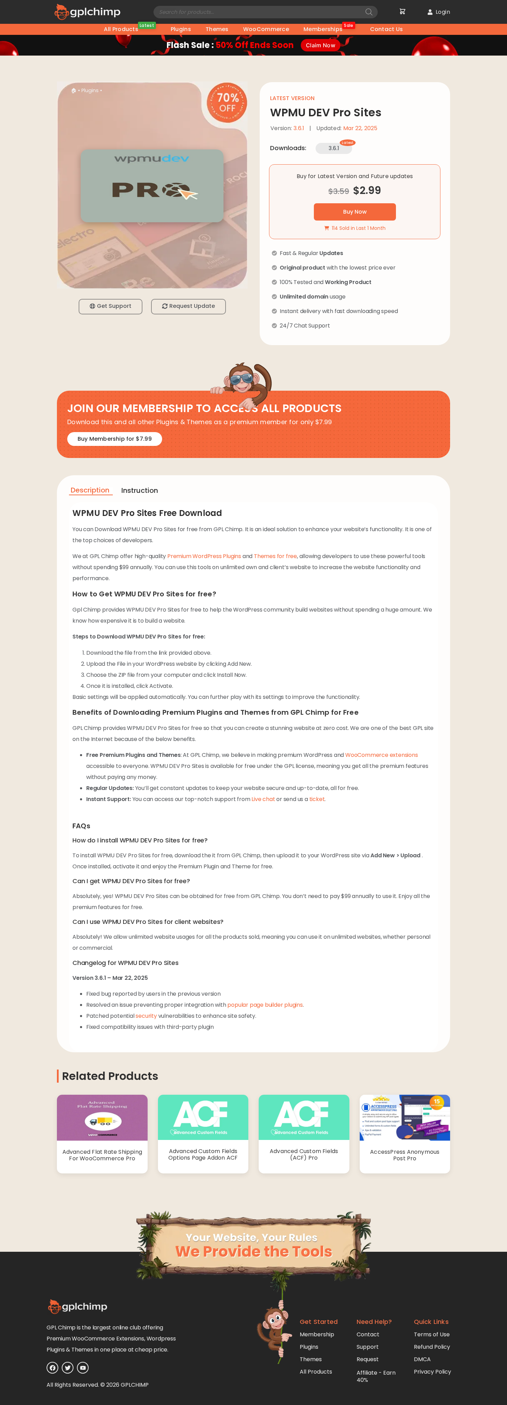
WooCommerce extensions (381, 755)
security (146, 1016)
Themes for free (275, 556)
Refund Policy (432, 1347)
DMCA (422, 1359)
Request (368, 1359)
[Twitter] (67, 1368)
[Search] (369, 12)
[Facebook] (52, 1368)
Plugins (181, 29)
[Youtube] (83, 1368)
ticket (317, 799)
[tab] (91, 491)
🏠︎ (74, 90)
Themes (217, 29)
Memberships (329, 28)
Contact (368, 1334)
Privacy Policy (432, 1372)
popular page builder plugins (264, 1005)
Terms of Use (432, 1334)
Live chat (263, 799)
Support (368, 1347)
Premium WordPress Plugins (204, 556)
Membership (317, 1334)
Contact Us (386, 29)
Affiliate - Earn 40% (376, 1376)
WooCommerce (266, 29)
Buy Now (355, 212)
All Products (129, 28)
